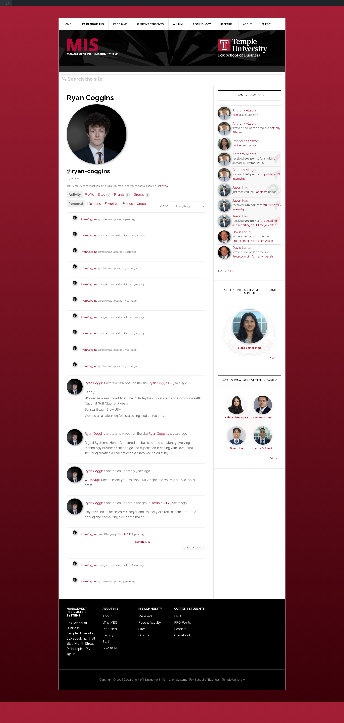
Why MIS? (110, 622)
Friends (121, 194)
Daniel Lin (236, 448)
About (107, 616)
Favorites (111, 204)
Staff (106, 642)
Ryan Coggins (89, 219)
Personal (76, 204)
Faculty (108, 635)
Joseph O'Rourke (262, 448)
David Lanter (242, 232)
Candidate (260, 192)
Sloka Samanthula (249, 347)
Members (145, 616)
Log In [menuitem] (6, 3)
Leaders (180, 629)
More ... (274, 358)
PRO (177, 616)
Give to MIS (111, 648)
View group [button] (193, 547)
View (165, 185)
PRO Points (182, 622)
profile (237, 114)
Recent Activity (149, 622)
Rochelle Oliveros (245, 141)
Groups (141, 194)
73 (229, 271)
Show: (163, 206)
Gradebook (182, 635)
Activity (75, 194)
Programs (110, 629)
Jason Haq (240, 187)
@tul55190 (92, 480)
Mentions (94, 204)
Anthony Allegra (244, 110)
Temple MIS (92, 47)
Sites (103, 194)
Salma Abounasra (236, 417)
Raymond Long (263, 417)
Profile (89, 194)
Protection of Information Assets (253, 240)
